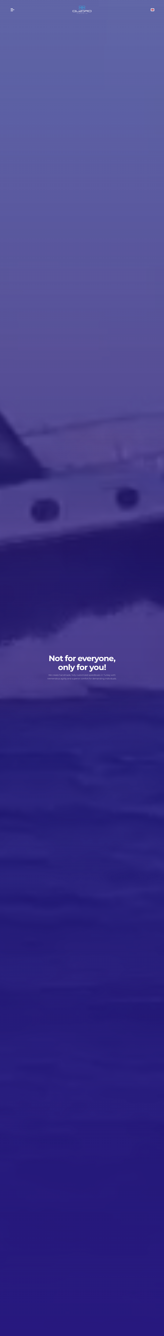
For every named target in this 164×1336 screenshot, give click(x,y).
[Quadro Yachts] (82, 10)
